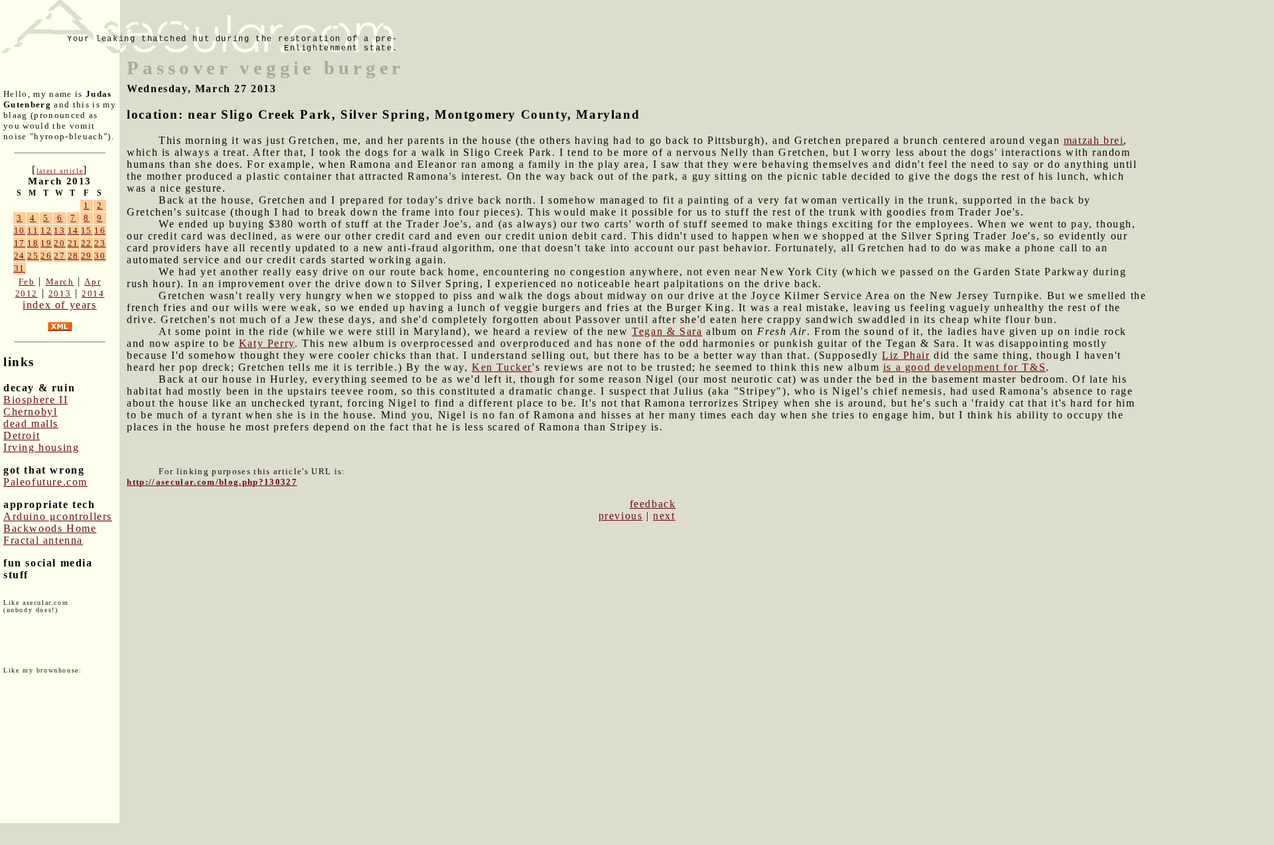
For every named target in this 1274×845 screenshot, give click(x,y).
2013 (59, 293)
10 (19, 230)
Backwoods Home (49, 528)
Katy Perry (267, 343)
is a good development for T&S (964, 367)
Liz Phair (906, 355)
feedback (653, 503)
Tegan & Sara (667, 331)
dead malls (30, 423)
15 (86, 230)
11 (32, 230)
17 (19, 243)
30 (100, 256)
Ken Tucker (502, 367)
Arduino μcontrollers (57, 516)
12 (46, 230)
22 (86, 243)
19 (46, 243)
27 (59, 256)
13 (59, 230)
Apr (92, 282)
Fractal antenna (43, 540)
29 (86, 256)
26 (46, 256)
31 (19, 268)
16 (100, 230)
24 (19, 256)
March (60, 282)
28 (73, 256)
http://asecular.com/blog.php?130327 (212, 482)
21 (73, 243)
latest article (59, 170)
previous (621, 515)
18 (32, 243)
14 (73, 230)
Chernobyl (30, 411)
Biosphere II (35, 399)
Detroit (21, 435)
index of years (59, 304)
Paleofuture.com (45, 481)
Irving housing (41, 447)
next (664, 515)
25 (32, 256)
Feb (27, 282)
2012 (26, 293)
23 (100, 243)
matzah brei (1094, 140)
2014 (93, 293)
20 (59, 243)
